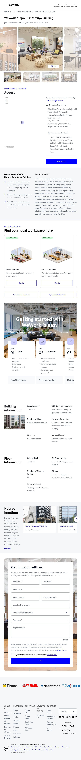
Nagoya (16, 727)
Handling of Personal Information (20, 750)
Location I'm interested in (23, 613)
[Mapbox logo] (9, 147)
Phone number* (19, 597)
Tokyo (15, 710)
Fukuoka (16, 737)
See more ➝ (8, 549)
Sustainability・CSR (31, 747)
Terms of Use (66, 747)
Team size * (17, 620)
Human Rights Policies (46, 747)
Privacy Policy (61, 650)
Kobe (15, 730)
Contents (51, 706)
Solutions (30, 706)
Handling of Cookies (38, 750)
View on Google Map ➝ (54, 101)
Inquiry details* (19, 628)
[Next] (63, 48)
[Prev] (18, 48)
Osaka (15, 717)
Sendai (15, 724)
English (63, 711)
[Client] (40, 686)
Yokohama (17, 714)
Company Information (17, 747)
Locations (18, 706)
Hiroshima (17, 734)
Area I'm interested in (21, 605)
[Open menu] (5, 5)
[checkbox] (12, 654)
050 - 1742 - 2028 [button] (68, 728)
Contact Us (49, 750)
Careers (57, 747)
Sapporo (16, 720)
